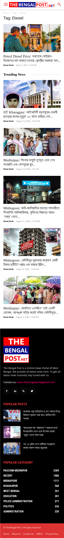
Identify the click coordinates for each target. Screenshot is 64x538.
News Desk (8, 65)
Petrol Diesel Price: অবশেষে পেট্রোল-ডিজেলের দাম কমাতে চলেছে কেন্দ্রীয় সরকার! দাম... (31, 58)
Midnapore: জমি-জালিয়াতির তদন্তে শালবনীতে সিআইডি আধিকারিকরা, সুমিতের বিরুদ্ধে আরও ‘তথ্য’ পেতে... (31, 212)
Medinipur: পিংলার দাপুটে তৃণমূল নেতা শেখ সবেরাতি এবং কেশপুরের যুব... (29, 162)
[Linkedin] (15, 391)
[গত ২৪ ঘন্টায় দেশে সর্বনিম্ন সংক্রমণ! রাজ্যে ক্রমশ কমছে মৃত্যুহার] (11, 448)
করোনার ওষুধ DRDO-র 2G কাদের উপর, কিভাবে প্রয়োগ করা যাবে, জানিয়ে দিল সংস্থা (41, 415)
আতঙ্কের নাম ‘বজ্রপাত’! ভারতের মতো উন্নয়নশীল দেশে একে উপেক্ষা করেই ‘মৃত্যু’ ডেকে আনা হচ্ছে (40, 431)
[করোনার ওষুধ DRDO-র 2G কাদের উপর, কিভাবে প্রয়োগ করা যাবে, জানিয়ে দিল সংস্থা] (11, 416)
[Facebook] (6, 391)
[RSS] (23, 391)
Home (6, 12)
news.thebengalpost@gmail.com (36, 382)
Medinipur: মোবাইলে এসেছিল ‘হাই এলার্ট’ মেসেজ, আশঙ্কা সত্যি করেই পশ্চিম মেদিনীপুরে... (30, 310)
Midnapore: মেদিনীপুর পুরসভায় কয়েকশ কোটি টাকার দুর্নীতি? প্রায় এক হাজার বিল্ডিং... (30, 262)
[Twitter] (32, 391)
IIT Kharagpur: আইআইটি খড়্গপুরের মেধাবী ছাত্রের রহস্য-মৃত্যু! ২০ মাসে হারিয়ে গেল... (30, 114)
